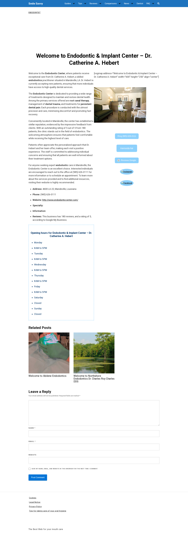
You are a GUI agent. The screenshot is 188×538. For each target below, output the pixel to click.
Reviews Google (128, 160)
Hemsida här (126, 148)
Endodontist (35, 13)
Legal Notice (34, 502)
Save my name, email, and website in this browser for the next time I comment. (65, 469)
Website (32, 455)
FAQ (148, 3)
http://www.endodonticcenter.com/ (60, 200)
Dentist (140, 3)
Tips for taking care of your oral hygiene (47, 511)
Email (32, 441)
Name (32, 428)
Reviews (93, 3)
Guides (68, 3)
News (126, 3)
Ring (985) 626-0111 (127, 136)
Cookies (32, 498)
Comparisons (111, 3)
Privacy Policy (35, 507)
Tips (80, 3)
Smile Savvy (36, 3)
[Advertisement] (94, 33)
